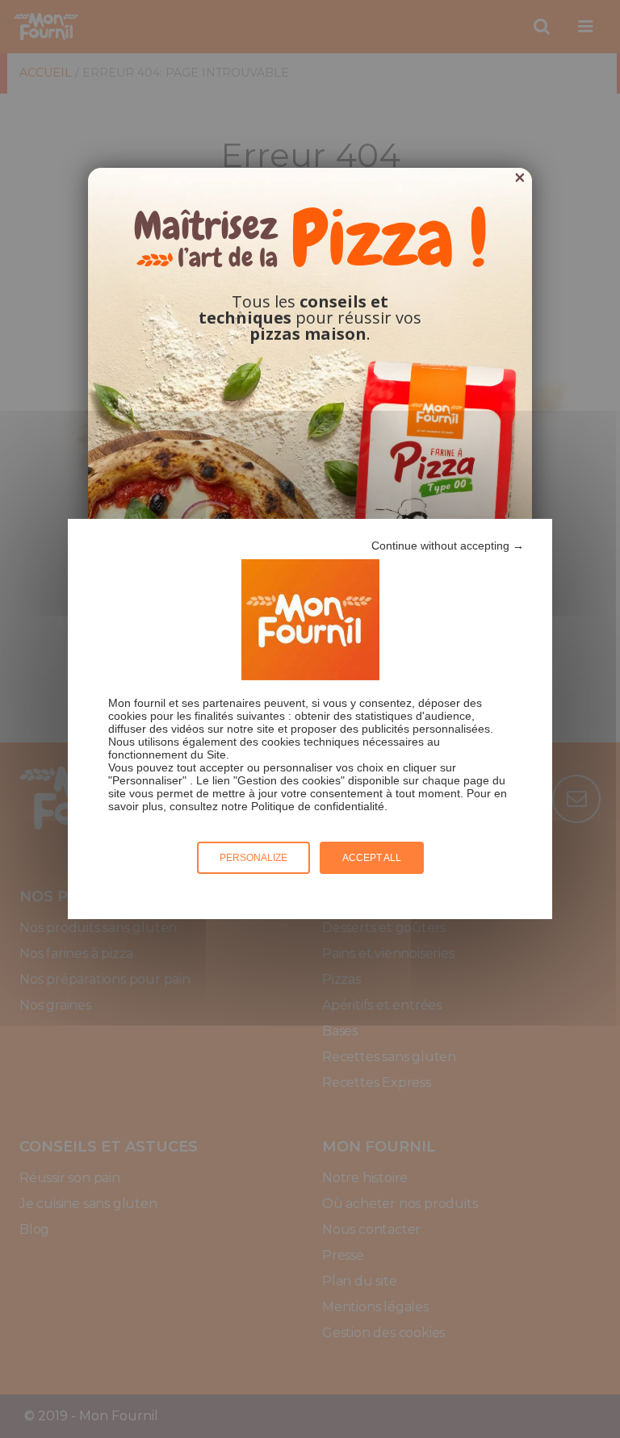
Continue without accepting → (447, 545)
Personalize (253, 857)
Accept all (371, 857)
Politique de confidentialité (317, 806)
